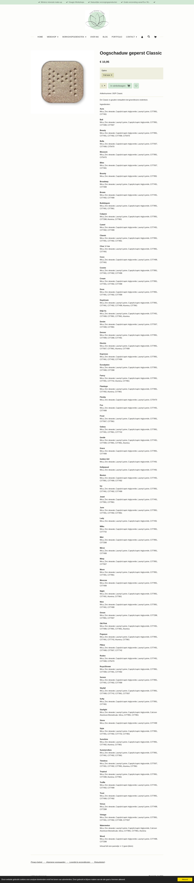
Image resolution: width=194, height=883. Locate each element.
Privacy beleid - (38, 862)
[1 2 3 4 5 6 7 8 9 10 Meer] (103, 86)
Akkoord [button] (185, 879)
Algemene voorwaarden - (57, 862)
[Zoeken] (148, 36)
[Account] (142, 37)
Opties (104, 71)
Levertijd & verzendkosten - (81, 862)
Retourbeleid (99, 862)
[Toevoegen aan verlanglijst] (136, 86)
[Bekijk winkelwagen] (155, 37)
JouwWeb (160, 876)
